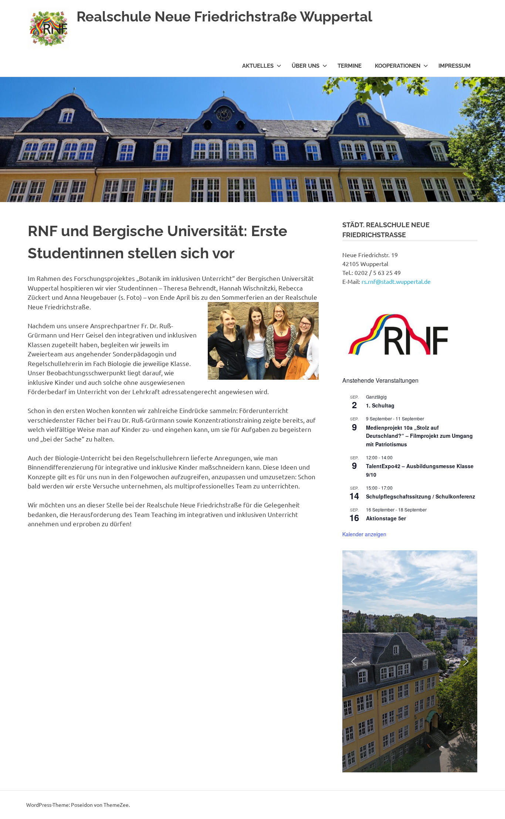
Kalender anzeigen (364, 534)
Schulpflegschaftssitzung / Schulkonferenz (420, 496)
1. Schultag (380, 405)
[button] (354, 661)
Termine (350, 66)
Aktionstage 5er (386, 518)
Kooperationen (397, 66)
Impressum (454, 66)
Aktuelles (258, 66)
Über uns (305, 66)
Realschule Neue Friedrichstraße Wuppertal (224, 16)
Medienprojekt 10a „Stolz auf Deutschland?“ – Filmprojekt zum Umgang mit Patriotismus (419, 436)
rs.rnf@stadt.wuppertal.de (396, 281)
